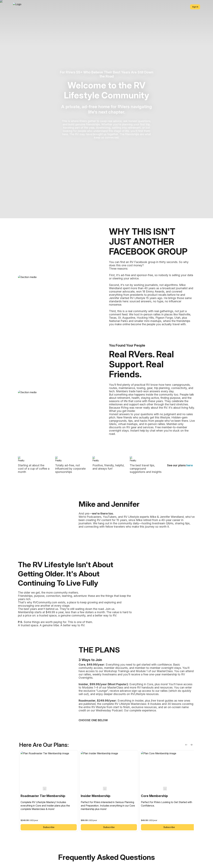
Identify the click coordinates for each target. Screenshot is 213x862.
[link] (49, 791)
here (189, 465)
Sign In (195, 7)
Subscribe (48, 827)
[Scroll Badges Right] (191, 744)
